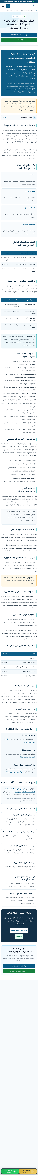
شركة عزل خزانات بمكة (27, 757)
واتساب (19, 936)
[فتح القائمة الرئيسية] (3, 6)
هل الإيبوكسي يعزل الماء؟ (14, 772)
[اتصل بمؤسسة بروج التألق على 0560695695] (8, 6)
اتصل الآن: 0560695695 (19, 931)
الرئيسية (35, 10)
